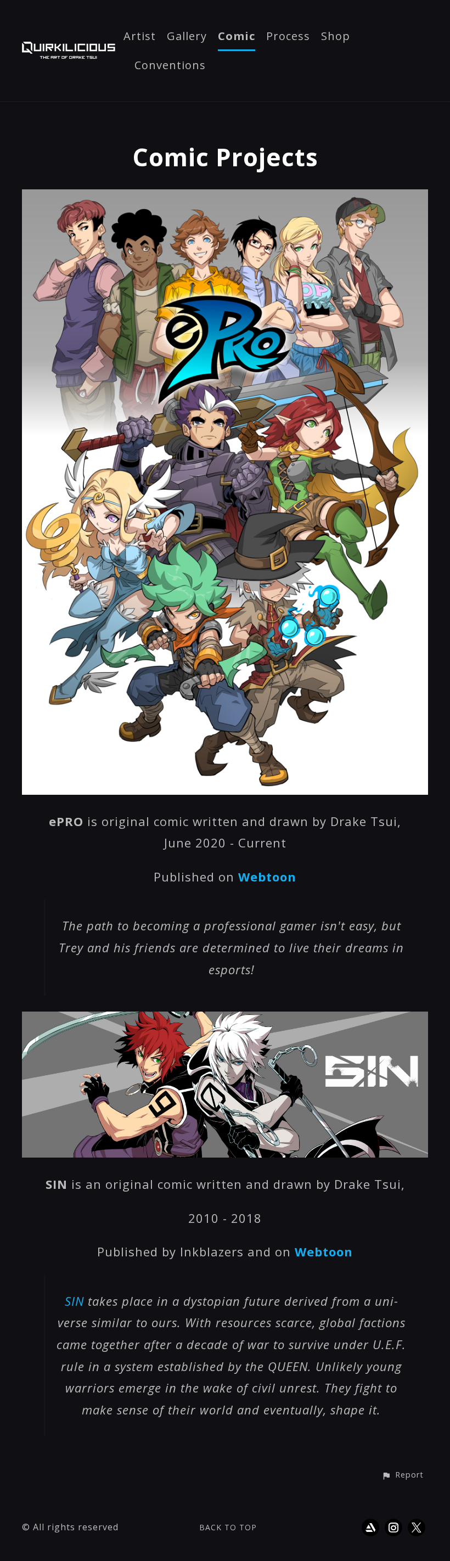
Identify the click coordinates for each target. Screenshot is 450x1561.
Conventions (170, 65)
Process (288, 36)
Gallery (187, 36)
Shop (335, 36)
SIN (74, 1301)
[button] (402, 1475)
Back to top (228, 1527)
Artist (139, 36)
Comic (236, 36)
